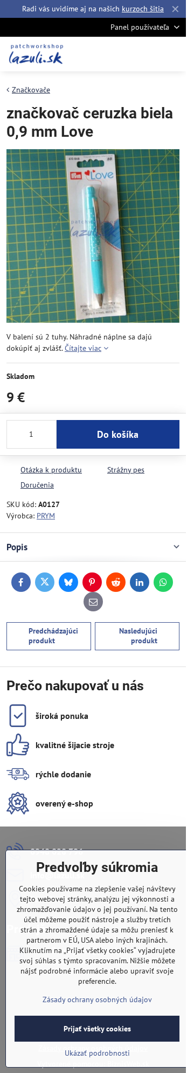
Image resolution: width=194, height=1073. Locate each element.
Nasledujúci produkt (138, 635)
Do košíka (117, 434)
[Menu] (173, 54)
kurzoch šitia (143, 9)
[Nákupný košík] (147, 54)
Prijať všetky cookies (97, 1029)
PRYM (46, 516)
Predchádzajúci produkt (53, 635)
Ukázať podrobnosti (97, 1053)
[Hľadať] (121, 54)
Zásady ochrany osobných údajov (97, 999)
